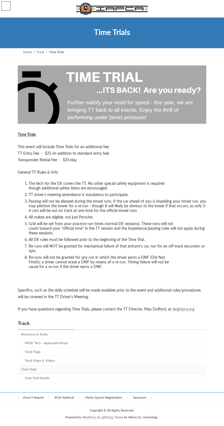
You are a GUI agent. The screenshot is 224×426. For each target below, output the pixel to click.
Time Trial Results (37, 378)
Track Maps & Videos (40, 360)
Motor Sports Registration (103, 397)
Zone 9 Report (33, 397)
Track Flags (32, 352)
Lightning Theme (112, 417)
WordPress (89, 417)
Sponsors (139, 397)
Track (24, 323)
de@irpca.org (183, 309)
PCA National (64, 397)
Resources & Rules (34, 334)
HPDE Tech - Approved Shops (46, 343)
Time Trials (28, 369)
